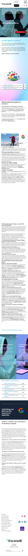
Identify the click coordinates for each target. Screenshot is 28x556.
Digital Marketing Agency (6, 530)
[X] (22, 522)
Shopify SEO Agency (5, 516)
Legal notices (14, 545)
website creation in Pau (18, 282)
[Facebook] (19, 522)
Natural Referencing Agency (6, 524)
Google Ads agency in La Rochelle (8, 277)
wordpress (18, 176)
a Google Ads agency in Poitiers (13, 292)
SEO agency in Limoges (13, 300)
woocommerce (4, 177)
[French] (24, 5)
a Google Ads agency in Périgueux (17, 319)
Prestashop (10, 177)
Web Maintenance (4, 517)
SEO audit (6, 9)
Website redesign (4, 527)
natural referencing (23, 10)
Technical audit (16, 110)
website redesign (19, 109)
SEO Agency (3, 514)
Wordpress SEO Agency (5, 521)
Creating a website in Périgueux (7, 317)
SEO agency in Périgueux (14, 318)
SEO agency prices (11, 120)
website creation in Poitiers (14, 290)
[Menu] (25, 2)
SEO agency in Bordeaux (17, 265)
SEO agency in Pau (16, 283)
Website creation (12, 109)
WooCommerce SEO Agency (6, 520)
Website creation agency (6, 526)
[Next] (16, 337)
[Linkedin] (25, 522)
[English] (26, 5)
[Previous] (12, 337)
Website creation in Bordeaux (13, 268)
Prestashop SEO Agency (5, 523)
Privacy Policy (14, 544)
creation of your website (13, 13)
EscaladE (16, 546)
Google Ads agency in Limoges (20, 301)
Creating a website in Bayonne (13, 308)
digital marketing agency (20, 114)
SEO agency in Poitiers (11, 291)
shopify (22, 176)
